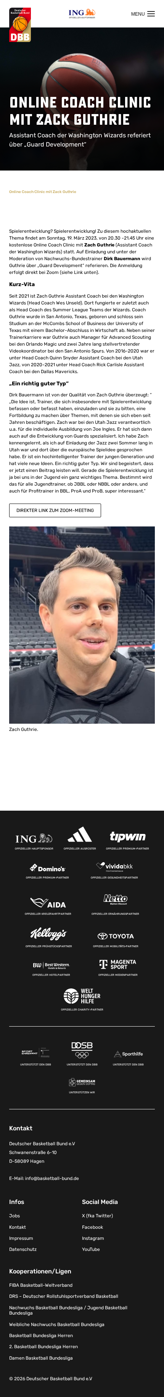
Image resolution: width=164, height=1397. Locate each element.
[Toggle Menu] (143, 13)
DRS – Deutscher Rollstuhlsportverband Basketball (63, 1296)
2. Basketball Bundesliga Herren (43, 1346)
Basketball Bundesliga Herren (41, 1335)
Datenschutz (23, 1249)
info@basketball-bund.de (52, 1178)
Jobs (14, 1215)
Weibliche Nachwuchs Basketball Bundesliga (57, 1324)
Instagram (93, 1238)
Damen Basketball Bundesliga (41, 1358)
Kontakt (17, 1227)
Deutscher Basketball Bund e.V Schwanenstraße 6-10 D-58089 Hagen (42, 1152)
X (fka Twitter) (97, 1215)
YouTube (91, 1249)
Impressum (21, 1238)
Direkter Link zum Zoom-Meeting (55, 510)
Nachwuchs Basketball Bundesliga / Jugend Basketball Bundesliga (68, 1310)
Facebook (92, 1227)
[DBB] (20, 25)
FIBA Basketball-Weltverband (40, 1285)
